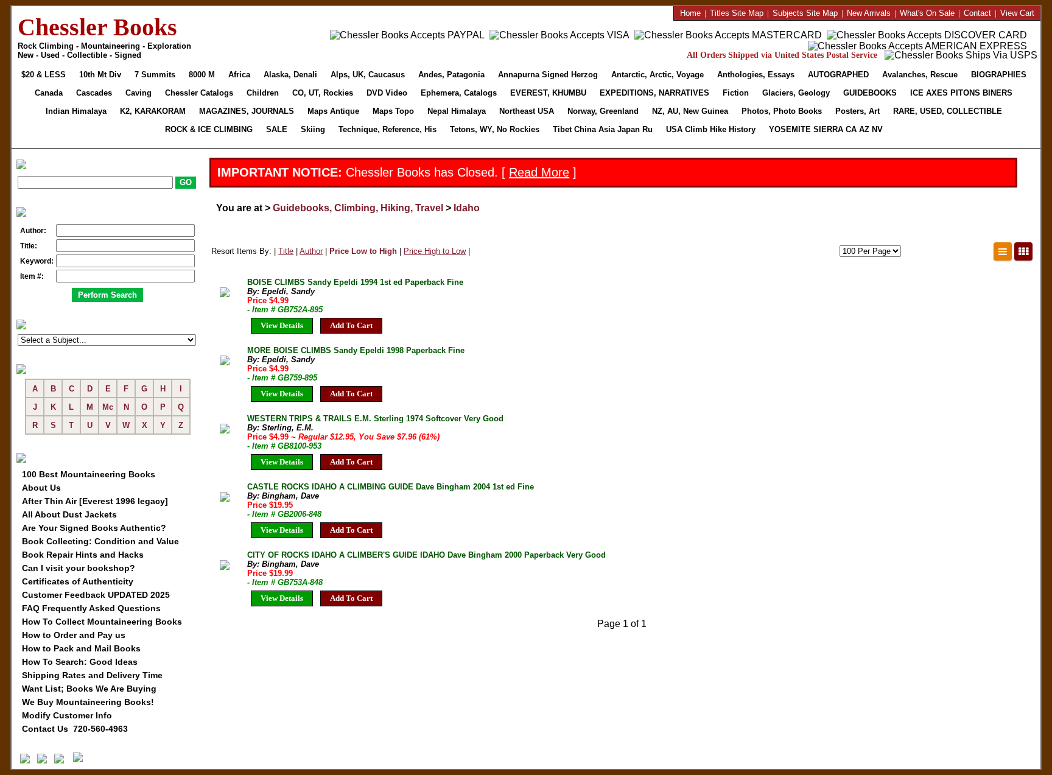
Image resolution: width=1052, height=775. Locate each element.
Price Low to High (363, 251)
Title (285, 251)
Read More (539, 172)
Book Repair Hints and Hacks (83, 554)
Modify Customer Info (67, 715)
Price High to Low (435, 251)
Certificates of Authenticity (77, 581)
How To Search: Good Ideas (80, 662)
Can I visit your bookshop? (78, 568)
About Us (41, 488)
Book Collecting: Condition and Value (100, 541)
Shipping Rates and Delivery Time (92, 675)
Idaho (467, 208)
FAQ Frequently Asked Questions (91, 608)
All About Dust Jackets (69, 514)
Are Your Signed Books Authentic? (94, 528)
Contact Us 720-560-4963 (75, 729)
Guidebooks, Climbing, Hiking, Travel (358, 208)
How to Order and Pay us (73, 635)
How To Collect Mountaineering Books (102, 621)
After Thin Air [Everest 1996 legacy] (95, 501)
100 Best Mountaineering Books (88, 474)
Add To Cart (351, 325)
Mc (107, 407)
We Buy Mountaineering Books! (88, 702)
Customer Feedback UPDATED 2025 (96, 595)
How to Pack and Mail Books (81, 648)
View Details (282, 325)
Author (311, 251)
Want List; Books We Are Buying (89, 688)
